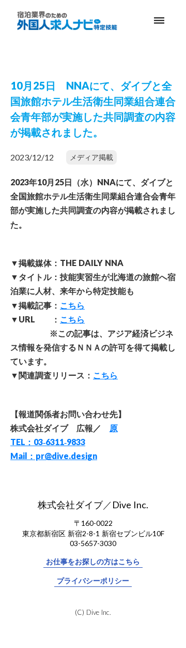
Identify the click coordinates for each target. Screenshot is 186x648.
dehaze (159, 20)
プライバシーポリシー (93, 580)
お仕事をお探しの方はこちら (93, 561)
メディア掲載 (91, 157)
